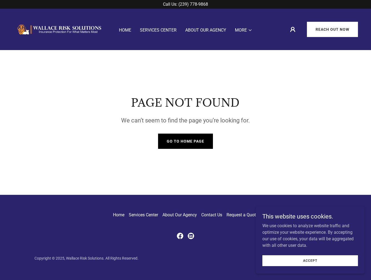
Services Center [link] (158, 30)
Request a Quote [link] (242, 214)
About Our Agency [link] (205, 30)
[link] (59, 29)
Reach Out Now (332, 29)
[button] (243, 30)
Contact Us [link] (211, 214)
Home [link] (125, 30)
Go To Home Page (185, 141)
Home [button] (118, 214)
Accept (310, 260)
